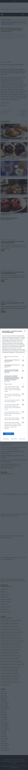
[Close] (25, 331)
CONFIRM (8, 433)
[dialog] (14, 385)
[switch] (22, 360)
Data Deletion (6, 438)
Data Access (14, 438)
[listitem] (14, 357)
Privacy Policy (22, 438)
